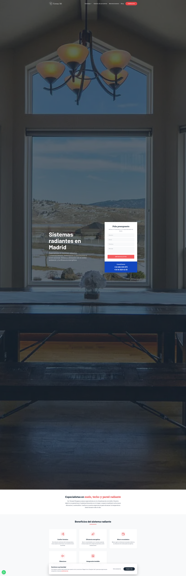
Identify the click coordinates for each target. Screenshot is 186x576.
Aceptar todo (129, 569)
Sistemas (88, 3)
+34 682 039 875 (121, 267)
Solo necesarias (117, 569)
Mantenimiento (114, 3)
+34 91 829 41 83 (121, 269)
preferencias (65, 571)
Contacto (131, 3)
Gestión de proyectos (100, 3)
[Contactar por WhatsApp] (4, 572)
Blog (122, 3)
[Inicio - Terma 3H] (55, 3)
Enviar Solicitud (121, 256)
